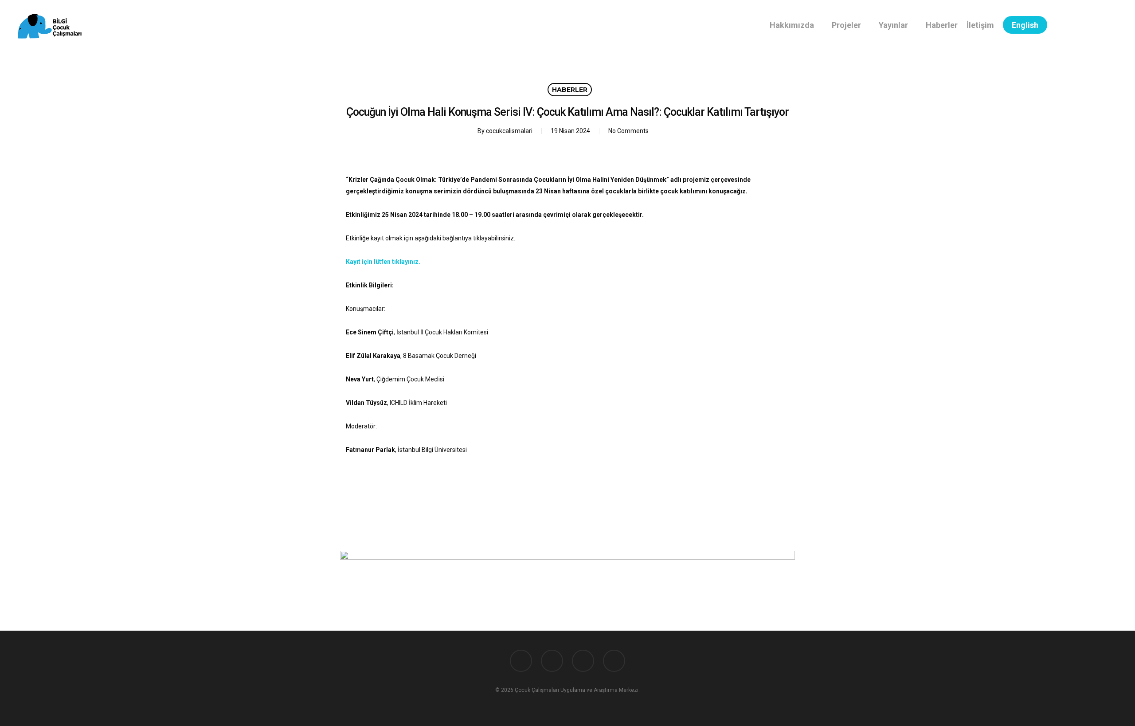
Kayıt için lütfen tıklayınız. (383, 261)
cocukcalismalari (509, 130)
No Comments (628, 130)
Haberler (569, 90)
